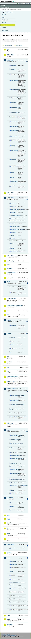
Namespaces (5, 30)
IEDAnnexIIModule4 (12, 388)
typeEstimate (14, 181)
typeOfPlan (13, 186)
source (12, 344)
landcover (10, 497)
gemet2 (9, 333)
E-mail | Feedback (6, 634)
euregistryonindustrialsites (12, 305)
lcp (8, 528)
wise (8, 619)
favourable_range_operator (14, 209)
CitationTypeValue (14, 439)
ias (8, 367)
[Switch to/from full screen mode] (22, 3)
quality (12, 235)
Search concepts (19, 45)
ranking (13, 145)
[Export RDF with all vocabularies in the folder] (27, 62)
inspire (9, 430)
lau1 (8, 515)
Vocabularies (5, 25)
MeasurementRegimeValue (14, 458)
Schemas (4, 22)
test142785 (13, 588)
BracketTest (14, 564)
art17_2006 (10, 192)
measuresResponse (14, 121)
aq (8, 49)
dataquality (10, 277)
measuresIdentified (14, 107)
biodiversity (10, 261)
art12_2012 (10, 54)
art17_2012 (10, 198)
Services (4, 27)
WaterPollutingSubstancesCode (14, 416)
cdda (8, 264)
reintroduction (14, 240)
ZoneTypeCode (14, 493)
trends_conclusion (14, 251)
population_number (14, 226)
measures (13, 102)
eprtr (8, 281)
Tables (3, 17)
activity (13, 286)
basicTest (13, 561)
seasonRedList (14, 166)
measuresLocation (14, 112)
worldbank (10, 624)
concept (13, 337)
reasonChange (14, 150)
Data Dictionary (13, 9)
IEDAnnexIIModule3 (12, 382)
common (9, 268)
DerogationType (14, 400)
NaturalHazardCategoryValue (14, 466)
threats (12, 172)
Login (20, 3)
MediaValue (14, 463)
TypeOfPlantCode (14, 409)
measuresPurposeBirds (14, 117)
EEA (8, 1)
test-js (12, 585)
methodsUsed (14, 126)
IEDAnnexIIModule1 (12, 376)
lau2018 (9, 523)
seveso (9, 552)
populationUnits (14, 130)
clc (12, 502)
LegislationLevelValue (14, 455)
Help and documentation (7, 12)
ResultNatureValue (14, 473)
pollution (13, 223)
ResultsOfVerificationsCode (14, 404)
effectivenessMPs (14, 80)
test (8, 558)
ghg (8, 356)
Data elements (5, 19)
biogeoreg (13, 206)
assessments (14, 203)
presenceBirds (14, 136)
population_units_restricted (14, 229)
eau (12, 571)
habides (9, 362)
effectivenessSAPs (14, 89)
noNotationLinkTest (14, 582)
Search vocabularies (8, 45)
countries (13, 74)
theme (12, 490)
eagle (12, 506)
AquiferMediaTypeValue (14, 435)
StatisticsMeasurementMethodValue (14, 485)
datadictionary (11, 272)
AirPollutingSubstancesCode (14, 395)
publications (10, 544)
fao (8, 314)
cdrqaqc (13, 69)
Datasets (4, 14)
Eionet (8, 9)
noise (8, 539)
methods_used (14, 221)
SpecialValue (14, 482)
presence (13, 232)
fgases (9, 320)
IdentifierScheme (14, 452)
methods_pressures (14, 215)
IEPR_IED (10, 423)
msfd (8, 533)
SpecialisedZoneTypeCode (14, 479)
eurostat (9, 311)
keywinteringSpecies (14, 97)
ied (8, 371)
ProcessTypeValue (14, 469)
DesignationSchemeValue (14, 443)
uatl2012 (13, 510)
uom (8, 615)
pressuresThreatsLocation (14, 140)
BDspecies (13, 65)
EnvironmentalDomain (14, 447)
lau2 (8, 519)
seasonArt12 (14, 159)
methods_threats (14, 218)
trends (12, 177)
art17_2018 (10, 255)
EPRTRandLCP (11, 298)
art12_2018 (10, 60)
